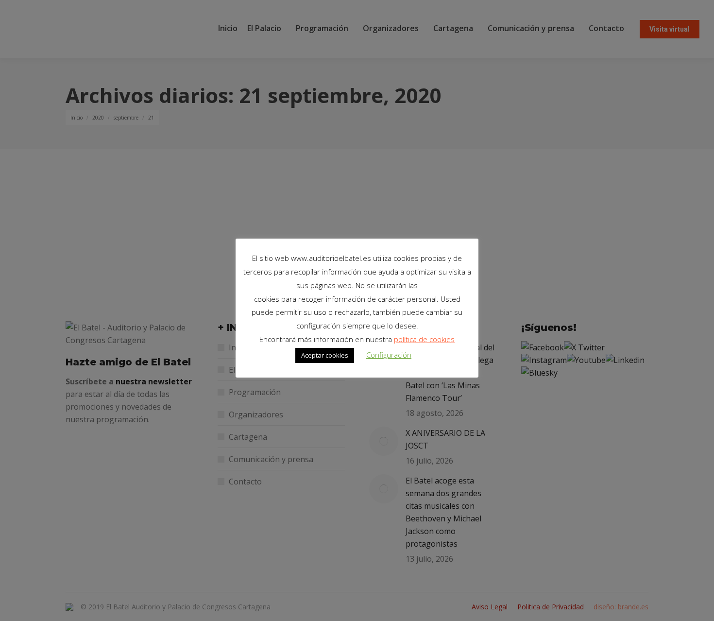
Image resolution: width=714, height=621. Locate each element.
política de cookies (424, 339)
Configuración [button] (388, 355)
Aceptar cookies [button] (324, 355)
